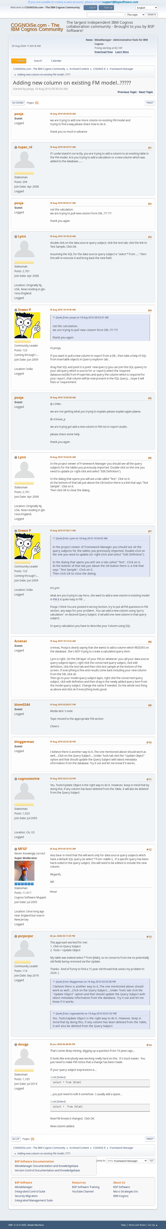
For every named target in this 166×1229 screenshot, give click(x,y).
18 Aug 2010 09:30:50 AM (63, 113)
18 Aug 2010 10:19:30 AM (63, 309)
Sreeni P (24, 309)
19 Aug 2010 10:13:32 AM (63, 640)
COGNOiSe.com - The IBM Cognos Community (37, 27)
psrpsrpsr (25, 936)
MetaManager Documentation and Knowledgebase (46, 1166)
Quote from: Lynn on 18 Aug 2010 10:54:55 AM (81, 538)
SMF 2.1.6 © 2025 (17, 1225)
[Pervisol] (16, 827)
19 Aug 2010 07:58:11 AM (63, 530)
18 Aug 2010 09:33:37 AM (63, 146)
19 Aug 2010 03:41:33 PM (63, 778)
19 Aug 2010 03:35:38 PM (63, 741)
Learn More (122, 52)
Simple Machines (35, 1225)
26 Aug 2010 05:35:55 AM (63, 848)
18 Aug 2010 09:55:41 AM (63, 202)
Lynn (22, 236)
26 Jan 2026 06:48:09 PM (62, 1044)
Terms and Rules (137, 1224)
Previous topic (127, 92)
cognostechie (28, 778)
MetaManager (24, 1187)
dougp (23, 1044)
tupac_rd (25, 147)
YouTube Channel (83, 1191)
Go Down (17, 102)
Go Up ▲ (153, 1224)
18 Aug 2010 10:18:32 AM (63, 236)
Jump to (101, 1160)
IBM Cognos (120, 1196)
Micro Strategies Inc (125, 1191)
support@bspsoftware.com (120, 2)
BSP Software (121, 1187)
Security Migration (26, 1196)
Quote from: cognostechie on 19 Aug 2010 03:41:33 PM (86, 1013)
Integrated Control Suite (30, 1191)
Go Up (15, 1138)
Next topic (146, 92)
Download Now (104, 52)
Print (150, 102)
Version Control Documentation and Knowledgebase (47, 1170)
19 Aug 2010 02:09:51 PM (63, 704)
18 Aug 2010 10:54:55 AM (63, 457)
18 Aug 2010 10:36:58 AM (63, 397)
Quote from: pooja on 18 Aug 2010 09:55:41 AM (82, 317)
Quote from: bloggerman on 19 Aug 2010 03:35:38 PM (86, 981)
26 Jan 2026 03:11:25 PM (62, 935)
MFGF (22, 849)
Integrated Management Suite (34, 1200)
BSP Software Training (85, 1187)
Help (123, 1224)
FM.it (56, 599)
